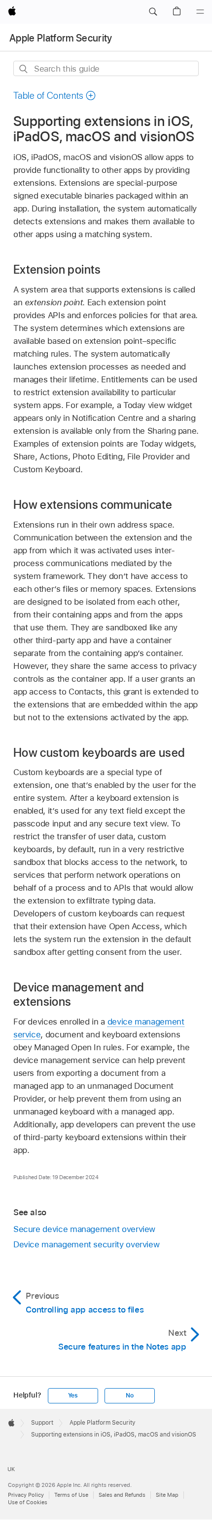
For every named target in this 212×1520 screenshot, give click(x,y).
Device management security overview (86, 1244)
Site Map (167, 1494)
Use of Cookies (27, 1502)
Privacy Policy (26, 1494)
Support (42, 1422)
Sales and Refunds (122, 1494)
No (130, 1395)
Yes (73, 1395)
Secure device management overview (84, 1229)
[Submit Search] (24, 69)
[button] (153, 12)
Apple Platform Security (60, 38)
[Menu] (200, 12)
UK (11, 1469)
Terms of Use (71, 1494)
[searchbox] (106, 68)
